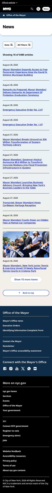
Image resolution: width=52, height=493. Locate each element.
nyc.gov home (10, 391)
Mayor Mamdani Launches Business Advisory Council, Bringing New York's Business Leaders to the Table (24, 185)
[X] (23, 369)
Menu (46, 9)
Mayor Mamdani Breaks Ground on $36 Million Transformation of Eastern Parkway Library (25, 142)
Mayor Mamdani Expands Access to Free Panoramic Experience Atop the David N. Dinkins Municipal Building (25, 72)
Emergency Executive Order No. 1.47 (23, 124)
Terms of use (9, 465)
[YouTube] (17, 369)
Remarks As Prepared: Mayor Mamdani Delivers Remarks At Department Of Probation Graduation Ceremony (24, 92)
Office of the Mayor (16, 15)
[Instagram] (11, 369)
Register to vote (11, 430)
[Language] (32, 8)
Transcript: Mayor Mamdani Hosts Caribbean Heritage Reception (22, 204)
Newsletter (8, 346)
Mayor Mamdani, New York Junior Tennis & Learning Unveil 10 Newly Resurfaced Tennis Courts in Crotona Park (25, 268)
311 (4, 421)
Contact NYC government (15, 426)
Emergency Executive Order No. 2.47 (23, 109)
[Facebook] (5, 369)
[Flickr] (35, 369)
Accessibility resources (14, 456)
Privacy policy (10, 460)
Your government (11, 410)
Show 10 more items (26, 279)
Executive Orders (11, 325)
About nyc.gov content (14, 470)
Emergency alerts (11, 435)
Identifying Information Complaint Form (23, 330)
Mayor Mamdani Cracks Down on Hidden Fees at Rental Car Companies (25, 221)
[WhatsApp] (29, 369)
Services (7, 396)
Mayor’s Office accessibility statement (22, 350)
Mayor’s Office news (13, 320)
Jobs (5, 440)
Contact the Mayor (12, 341)
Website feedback (12, 451)
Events (6, 400)
